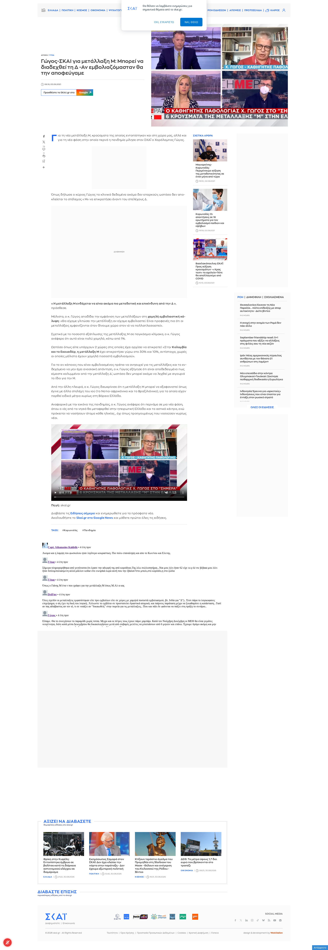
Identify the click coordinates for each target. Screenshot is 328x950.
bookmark (44, 161)
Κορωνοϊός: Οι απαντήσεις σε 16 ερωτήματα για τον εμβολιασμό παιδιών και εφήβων (210, 220)
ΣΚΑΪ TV (117, 916)
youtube (274, 920)
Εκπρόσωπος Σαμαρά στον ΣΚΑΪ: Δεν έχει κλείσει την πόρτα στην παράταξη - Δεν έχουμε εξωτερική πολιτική (107, 864)
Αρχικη (44, 55)
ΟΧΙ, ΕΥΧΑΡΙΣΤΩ (164, 22)
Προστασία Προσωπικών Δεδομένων (156, 933)
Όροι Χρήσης (127, 933)
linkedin (246, 920)
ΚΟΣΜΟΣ (82, 10)
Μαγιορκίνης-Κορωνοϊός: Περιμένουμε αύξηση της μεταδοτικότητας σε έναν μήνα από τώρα (210, 171)
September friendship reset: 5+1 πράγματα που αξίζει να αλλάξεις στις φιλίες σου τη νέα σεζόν (259, 340)
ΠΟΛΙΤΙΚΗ (67, 10)
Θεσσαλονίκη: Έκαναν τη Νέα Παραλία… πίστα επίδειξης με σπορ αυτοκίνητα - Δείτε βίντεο (260, 308)
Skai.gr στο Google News (94, 517)
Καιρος (275, 10)
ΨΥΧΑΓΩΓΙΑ (116, 10)
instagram (252, 920)
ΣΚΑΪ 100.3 (126, 916)
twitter (44, 142)
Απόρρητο (320, 947)
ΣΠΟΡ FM (140, 916)
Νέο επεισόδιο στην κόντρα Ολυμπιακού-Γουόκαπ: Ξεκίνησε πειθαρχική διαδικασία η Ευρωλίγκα (261, 376)
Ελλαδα (47, 877)
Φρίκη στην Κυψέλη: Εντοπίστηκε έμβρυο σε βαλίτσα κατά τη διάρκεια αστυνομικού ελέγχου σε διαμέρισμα (59, 865)
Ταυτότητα (112, 933)
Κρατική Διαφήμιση (198, 933)
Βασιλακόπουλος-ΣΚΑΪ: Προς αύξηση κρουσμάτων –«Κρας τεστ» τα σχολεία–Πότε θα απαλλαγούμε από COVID (209, 271)
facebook (44, 136)
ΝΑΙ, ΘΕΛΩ (191, 22)
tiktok (257, 920)
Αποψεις (235, 10)
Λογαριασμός (284, 10)
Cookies (181, 933)
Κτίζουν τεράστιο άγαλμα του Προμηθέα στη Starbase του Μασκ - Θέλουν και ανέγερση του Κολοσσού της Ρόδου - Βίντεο (154, 865)
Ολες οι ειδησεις (262, 407)
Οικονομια (187, 871)
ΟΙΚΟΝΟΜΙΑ (98, 10)
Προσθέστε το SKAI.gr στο (66, 92)
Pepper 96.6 (172, 916)
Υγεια (51, 55)
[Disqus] (132, 584)
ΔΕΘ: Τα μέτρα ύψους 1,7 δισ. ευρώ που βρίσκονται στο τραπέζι (199, 862)
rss (269, 920)
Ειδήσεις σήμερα (82, 513)
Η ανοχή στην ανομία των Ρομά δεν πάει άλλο (260, 324)
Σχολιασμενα (274, 297)
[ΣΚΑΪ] (56, 916)
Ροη (240, 297)
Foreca (215, 933)
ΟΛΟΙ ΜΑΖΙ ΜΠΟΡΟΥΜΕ (156, 918)
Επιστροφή (319, 938)
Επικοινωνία (69, 923)
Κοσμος (139, 877)
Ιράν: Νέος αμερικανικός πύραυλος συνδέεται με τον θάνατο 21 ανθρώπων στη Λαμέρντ (261, 358)
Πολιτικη (94, 874)
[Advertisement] (132, 794)
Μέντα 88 (182, 916)
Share (44, 167)
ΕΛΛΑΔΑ (53, 10)
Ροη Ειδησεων (217, 10)
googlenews (280, 920)
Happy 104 (195, 916)
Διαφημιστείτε (52, 923)
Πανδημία (90, 530)
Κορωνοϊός (71, 530)
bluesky (263, 920)
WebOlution (276, 933)
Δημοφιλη (253, 297)
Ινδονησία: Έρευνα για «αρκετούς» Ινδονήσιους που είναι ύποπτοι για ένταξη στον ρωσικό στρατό (260, 394)
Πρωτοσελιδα (253, 10)
